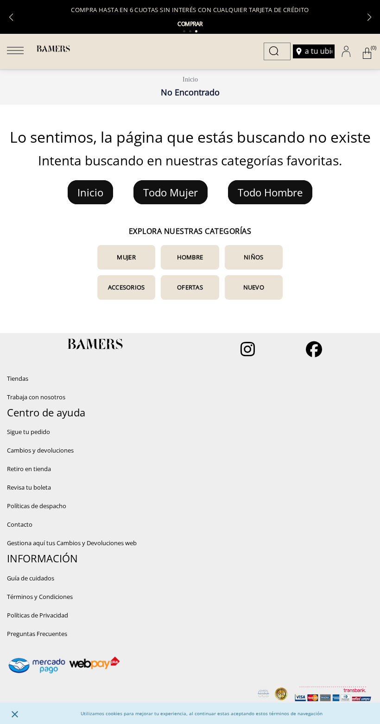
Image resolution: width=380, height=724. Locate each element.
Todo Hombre (270, 192)
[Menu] (15, 51)
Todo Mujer (170, 192)
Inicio (190, 79)
